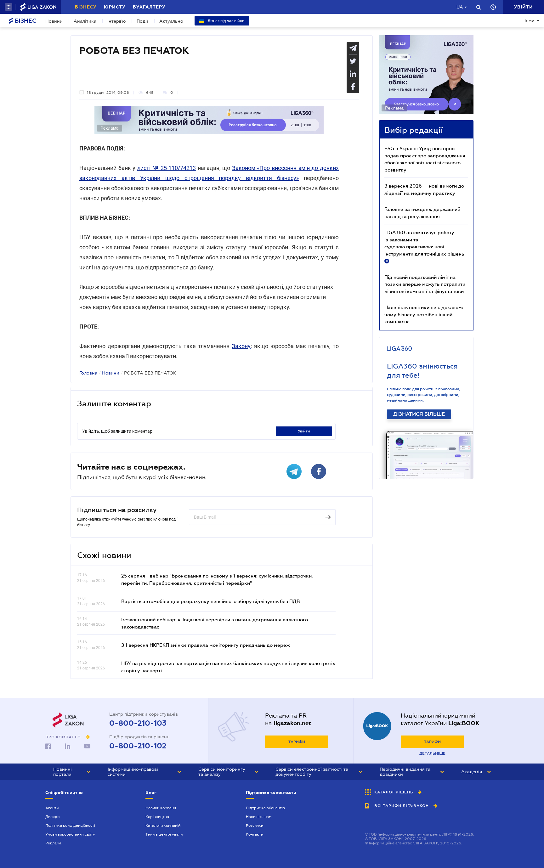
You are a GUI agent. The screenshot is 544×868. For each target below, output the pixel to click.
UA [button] (459, 6)
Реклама (53, 843)
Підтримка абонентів (265, 808)
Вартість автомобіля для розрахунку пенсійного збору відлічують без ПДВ (210, 601)
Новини (54, 21)
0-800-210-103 (138, 723)
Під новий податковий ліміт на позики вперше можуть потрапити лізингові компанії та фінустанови (424, 284)
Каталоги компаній (162, 825)
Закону (241, 346)
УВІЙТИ (304, 431)
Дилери (52, 816)
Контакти (254, 834)
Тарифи (296, 742)
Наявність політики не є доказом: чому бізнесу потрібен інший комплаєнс (423, 314)
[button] (8, 7)
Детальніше (432, 753)
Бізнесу (85, 6)
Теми (529, 20)
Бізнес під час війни (226, 21)
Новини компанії (160, 808)
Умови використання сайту (70, 834)
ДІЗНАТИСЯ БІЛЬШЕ (419, 414)
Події (142, 21)
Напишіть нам (258, 816)
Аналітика (85, 21)
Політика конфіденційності (70, 825)
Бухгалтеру (149, 6)
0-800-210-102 (138, 746)
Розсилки (254, 825)
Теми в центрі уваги (164, 834)
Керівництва (157, 816)
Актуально (171, 21)
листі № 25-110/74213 (166, 168)
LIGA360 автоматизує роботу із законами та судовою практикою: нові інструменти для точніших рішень (424, 246)
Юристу (114, 6)
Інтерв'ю (116, 21)
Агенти (52, 808)
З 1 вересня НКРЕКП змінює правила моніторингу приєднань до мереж (205, 645)
